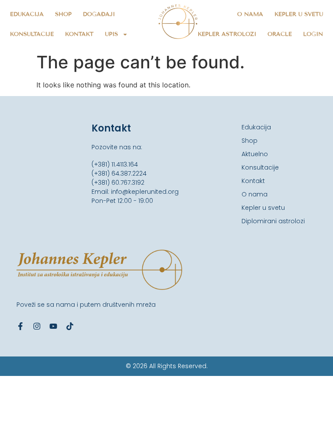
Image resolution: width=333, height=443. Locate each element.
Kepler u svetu (298, 14)
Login (313, 34)
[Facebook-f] (20, 326)
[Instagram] (37, 326)
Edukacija (27, 14)
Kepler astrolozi (227, 34)
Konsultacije (32, 34)
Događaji (99, 14)
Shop (63, 14)
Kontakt (79, 34)
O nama (250, 14)
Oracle (280, 34)
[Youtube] (53, 326)
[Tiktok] (70, 326)
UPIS (111, 34)
